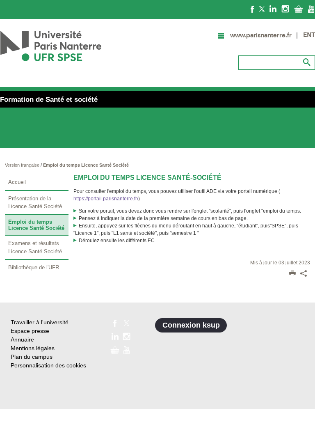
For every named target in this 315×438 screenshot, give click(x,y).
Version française (23, 165)
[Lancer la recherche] (306, 62)
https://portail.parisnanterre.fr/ (105, 199)
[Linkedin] (272, 8)
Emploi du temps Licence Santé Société (86, 165)
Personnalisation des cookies (48, 365)
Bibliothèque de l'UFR (33, 267)
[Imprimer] (292, 274)
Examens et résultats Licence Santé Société (35, 247)
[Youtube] (311, 8)
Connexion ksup (191, 325)
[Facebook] (252, 8)
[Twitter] (262, 8)
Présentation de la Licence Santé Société (35, 202)
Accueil (17, 182)
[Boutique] (298, 8)
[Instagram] (285, 8)
